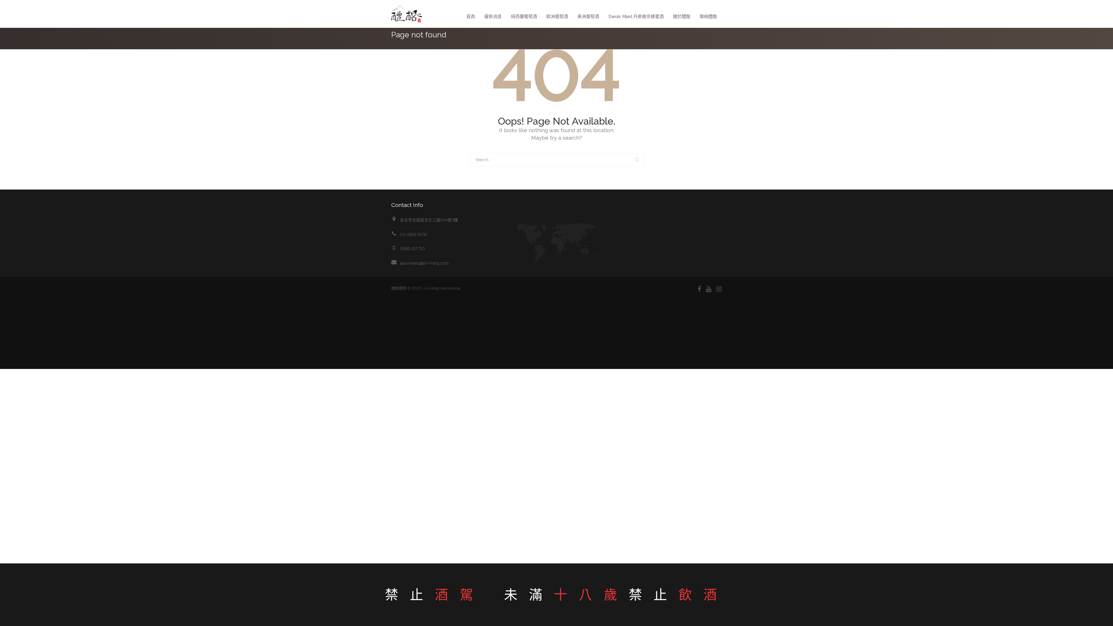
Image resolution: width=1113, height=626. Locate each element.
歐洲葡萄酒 (557, 16)
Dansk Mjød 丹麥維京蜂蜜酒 (636, 16)
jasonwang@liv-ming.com (424, 263)
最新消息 (493, 16)
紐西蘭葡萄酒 (524, 16)
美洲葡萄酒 (588, 16)
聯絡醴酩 (708, 16)
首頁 (470, 16)
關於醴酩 (681, 16)
